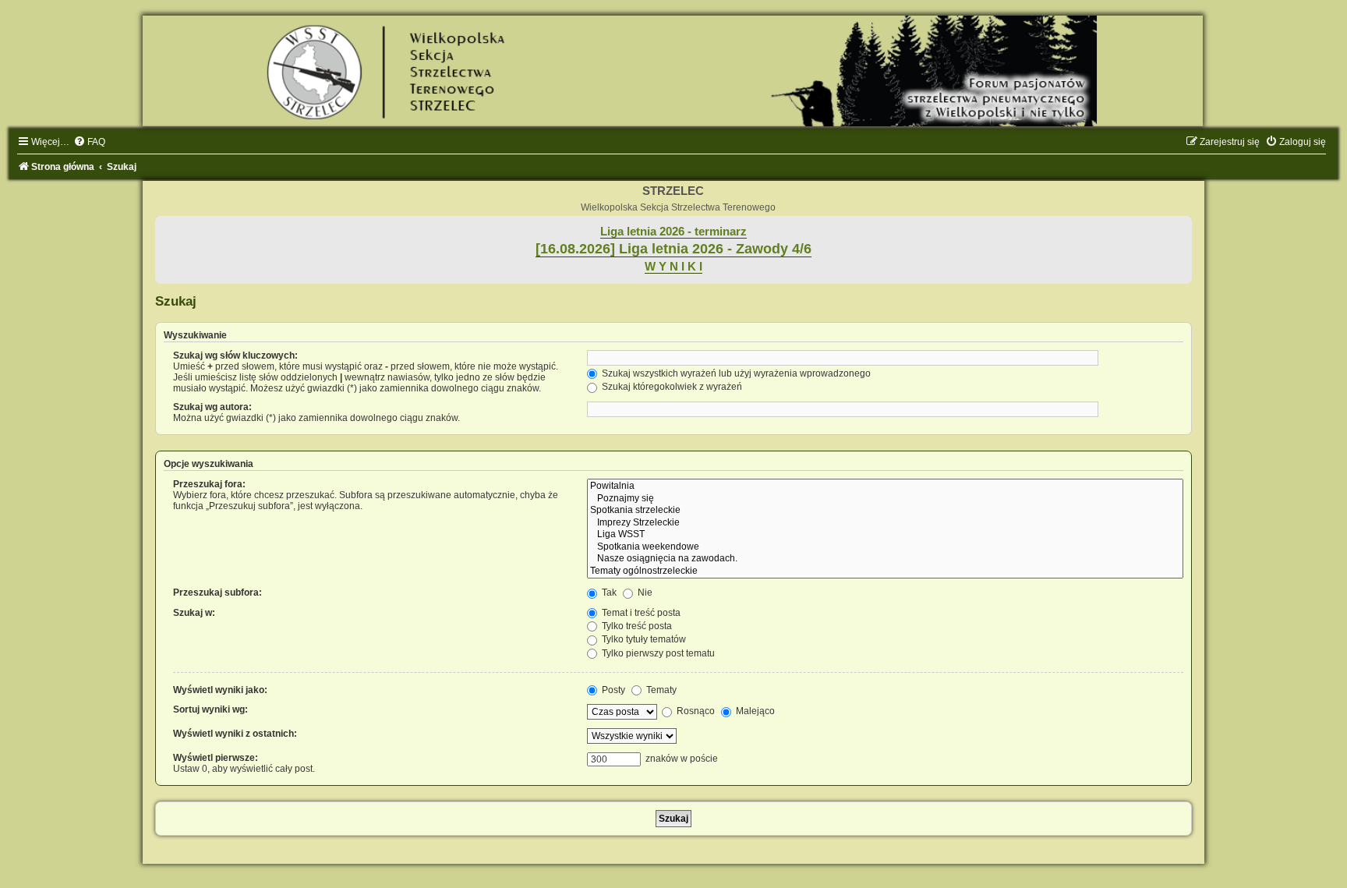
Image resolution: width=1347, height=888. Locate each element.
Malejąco (754, 711)
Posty (612, 690)
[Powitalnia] (885, 486)
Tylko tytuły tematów (642, 639)
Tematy (660, 690)
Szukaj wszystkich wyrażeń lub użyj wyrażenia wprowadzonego (735, 373)
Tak (608, 592)
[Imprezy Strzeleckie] (885, 523)
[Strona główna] (673, 71)
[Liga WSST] (885, 535)
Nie (643, 592)
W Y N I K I (673, 266)
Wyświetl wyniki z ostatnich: (235, 733)
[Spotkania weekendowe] (885, 547)
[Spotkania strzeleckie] (885, 510)
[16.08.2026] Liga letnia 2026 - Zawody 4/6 (673, 248)
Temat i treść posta (640, 612)
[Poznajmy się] (885, 499)
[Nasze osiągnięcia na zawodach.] (885, 559)
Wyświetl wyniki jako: (220, 690)
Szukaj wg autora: (212, 407)
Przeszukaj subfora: (217, 592)
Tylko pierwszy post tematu (657, 653)
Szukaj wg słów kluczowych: (235, 355)
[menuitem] (89, 141)
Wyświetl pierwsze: (215, 757)
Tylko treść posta (635, 626)
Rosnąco (694, 711)
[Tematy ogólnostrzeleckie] (885, 571)
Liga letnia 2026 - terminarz (673, 231)
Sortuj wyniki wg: (210, 709)
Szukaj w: (194, 612)
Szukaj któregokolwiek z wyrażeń (670, 386)
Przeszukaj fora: (209, 484)
